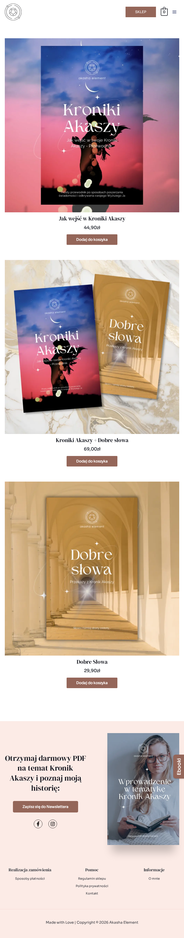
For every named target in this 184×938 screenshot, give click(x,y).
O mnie (154, 879)
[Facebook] (38, 824)
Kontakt (92, 893)
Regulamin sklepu (92, 879)
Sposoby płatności (30, 879)
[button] (141, 12)
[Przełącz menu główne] (174, 12)
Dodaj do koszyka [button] (92, 239)
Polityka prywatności (92, 886)
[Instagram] (52, 824)
